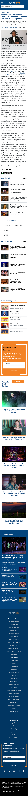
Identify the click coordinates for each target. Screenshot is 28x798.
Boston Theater (14, 630)
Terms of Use (11, 791)
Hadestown (13, 71)
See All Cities (14, 654)
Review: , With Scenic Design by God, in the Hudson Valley (14, 521)
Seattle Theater (14, 645)
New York (14, 714)
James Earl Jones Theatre (16, 331)
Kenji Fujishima (4, 27)
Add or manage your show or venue (14, 732)
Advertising (14, 729)
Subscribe (14, 370)
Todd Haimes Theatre (15, 319)
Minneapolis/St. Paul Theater (14, 651)
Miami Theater (14, 636)
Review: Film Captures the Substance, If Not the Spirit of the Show (14, 465)
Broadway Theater (14, 621)
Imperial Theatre (14, 313)
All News (14, 708)
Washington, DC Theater (14, 648)
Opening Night (14, 666)
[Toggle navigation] (1, 3)
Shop (14, 726)
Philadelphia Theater (14, 639)
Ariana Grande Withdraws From (14, 438)
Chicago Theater (14, 624)
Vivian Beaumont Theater (16, 325)
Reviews (14, 663)
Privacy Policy (5, 791)
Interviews (14, 669)
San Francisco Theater (14, 642)
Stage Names (14, 723)
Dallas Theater (14, 681)
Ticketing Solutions (14, 738)
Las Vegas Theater (14, 633)
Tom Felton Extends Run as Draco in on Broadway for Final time (14, 410)
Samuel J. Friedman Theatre (17, 308)
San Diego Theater (14, 696)
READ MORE (17, 381)
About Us (14, 735)
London (14, 717)
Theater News (5, 12)
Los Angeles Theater (14, 627)
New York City (13, 27)
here (5, 166)
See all (25, 178)
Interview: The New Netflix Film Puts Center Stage (14, 493)
